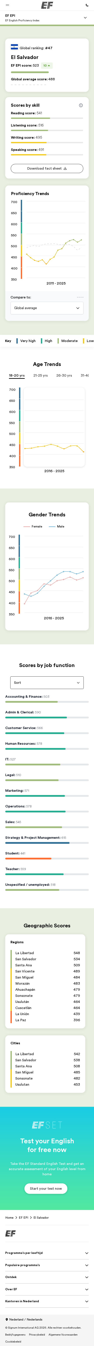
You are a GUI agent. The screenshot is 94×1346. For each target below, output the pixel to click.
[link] (22, 17)
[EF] (47, 5)
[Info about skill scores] (81, 105)
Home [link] (9, 1217)
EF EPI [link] (23, 1217)
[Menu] (85, 17)
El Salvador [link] (41, 1217)
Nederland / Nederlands (25, 1319)
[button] (7, 5)
